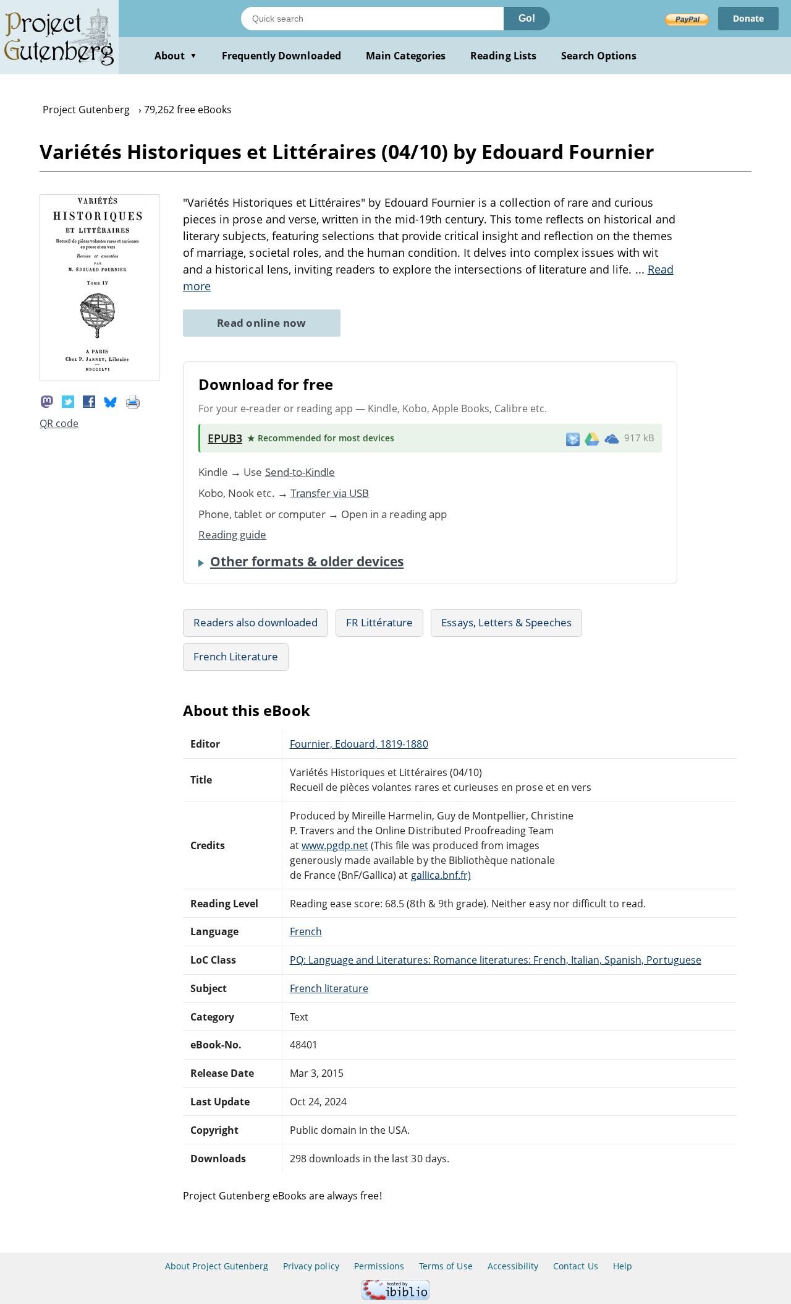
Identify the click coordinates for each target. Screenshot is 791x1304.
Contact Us (575, 1266)
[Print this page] (133, 400)
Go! (526, 18)
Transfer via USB (330, 493)
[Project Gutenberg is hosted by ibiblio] (395, 1296)
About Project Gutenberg (216, 1266)
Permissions (379, 1266)
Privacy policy (311, 1266)
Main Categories (406, 56)
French (306, 931)
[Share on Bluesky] (110, 400)
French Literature (235, 656)
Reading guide (232, 534)
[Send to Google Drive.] (592, 438)
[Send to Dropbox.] (573, 438)
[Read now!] (99, 377)
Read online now (262, 323)
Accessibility (513, 1266)
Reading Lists (503, 56)
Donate (748, 18)
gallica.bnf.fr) (441, 875)
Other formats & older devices (307, 561)
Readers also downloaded (255, 622)
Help (622, 1266)
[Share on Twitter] (68, 400)
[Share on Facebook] (89, 400)
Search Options (599, 56)
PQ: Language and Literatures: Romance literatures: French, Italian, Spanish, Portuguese (495, 960)
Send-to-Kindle (300, 472)
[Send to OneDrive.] (611, 438)
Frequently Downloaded (281, 56)
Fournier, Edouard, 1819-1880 (359, 744)
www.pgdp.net (335, 845)
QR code (59, 423)
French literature (329, 988)
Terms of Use (445, 1266)
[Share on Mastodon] (47, 400)
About (175, 56)
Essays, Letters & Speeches (506, 622)
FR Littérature (379, 622)
